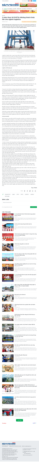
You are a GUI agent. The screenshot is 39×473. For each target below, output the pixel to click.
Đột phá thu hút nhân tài (20, 294)
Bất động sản (29, 8)
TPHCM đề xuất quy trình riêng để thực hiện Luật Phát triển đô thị (25, 375)
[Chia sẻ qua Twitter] (30, 191)
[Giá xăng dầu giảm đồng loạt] (8, 358)
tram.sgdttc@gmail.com (27, 446)
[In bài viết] (35, 191)
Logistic (13, 194)
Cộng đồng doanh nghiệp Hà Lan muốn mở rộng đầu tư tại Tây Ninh (25, 264)
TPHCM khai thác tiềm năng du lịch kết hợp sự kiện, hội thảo (25, 315)
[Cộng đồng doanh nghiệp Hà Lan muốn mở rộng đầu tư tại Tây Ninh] (8, 267)
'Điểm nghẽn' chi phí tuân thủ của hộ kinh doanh (25, 365)
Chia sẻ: (22, 190)
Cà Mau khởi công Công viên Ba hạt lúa (23, 224)
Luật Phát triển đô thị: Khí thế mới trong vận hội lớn (25, 398)
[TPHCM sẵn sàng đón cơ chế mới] (8, 247)
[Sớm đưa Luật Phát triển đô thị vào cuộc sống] (8, 348)
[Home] (3, 8)
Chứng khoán (19, 8)
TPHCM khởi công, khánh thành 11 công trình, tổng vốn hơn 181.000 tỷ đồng (26, 234)
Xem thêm (20, 420)
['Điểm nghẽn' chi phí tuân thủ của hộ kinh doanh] (8, 368)
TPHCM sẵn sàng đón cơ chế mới (22, 243)
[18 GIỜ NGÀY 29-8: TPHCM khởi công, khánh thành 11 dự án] (8, 217)
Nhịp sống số (24, 8)
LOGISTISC (27, 194)
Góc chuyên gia (9, 8)
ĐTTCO (22, 194)
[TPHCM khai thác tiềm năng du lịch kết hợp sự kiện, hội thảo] (8, 318)
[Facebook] (28, 0)
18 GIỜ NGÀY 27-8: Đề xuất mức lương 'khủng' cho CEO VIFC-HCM (25, 336)
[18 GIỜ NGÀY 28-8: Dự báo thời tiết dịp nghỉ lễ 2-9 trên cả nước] (8, 278)
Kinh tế (5, 8)
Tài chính (14, 8)
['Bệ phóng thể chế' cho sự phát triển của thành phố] (8, 308)
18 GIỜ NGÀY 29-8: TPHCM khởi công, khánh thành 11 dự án (25, 215)
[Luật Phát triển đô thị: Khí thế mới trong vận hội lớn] (8, 400)
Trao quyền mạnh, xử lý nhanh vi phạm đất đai (25, 324)
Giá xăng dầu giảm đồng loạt (21, 355)
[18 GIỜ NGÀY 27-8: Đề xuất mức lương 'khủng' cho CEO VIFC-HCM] (8, 338)
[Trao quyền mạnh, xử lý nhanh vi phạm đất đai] (8, 328)
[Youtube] (29, 0)
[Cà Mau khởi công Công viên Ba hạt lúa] (8, 227)
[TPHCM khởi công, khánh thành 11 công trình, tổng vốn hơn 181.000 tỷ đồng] (8, 237)
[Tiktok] (31, 0)
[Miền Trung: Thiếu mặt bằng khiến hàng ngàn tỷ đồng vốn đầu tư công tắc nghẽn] (8, 288)
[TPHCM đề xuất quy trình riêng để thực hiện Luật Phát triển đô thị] (8, 378)
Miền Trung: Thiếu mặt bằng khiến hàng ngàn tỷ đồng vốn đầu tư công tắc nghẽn (25, 285)
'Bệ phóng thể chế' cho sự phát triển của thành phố (25, 305)
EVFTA (18, 194)
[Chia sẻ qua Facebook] (27, 191)
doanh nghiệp (7, 196)
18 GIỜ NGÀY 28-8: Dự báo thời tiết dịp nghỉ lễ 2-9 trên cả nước (25, 275)
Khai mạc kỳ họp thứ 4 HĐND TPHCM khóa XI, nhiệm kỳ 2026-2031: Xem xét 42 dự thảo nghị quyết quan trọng (26, 386)
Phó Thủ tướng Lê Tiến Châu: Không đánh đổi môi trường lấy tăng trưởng (25, 254)
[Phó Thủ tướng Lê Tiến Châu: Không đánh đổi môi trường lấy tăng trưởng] (8, 257)
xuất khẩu (32, 194)
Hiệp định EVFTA (7, 194)
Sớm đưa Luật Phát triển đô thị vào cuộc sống (25, 345)
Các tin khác (6, 212)
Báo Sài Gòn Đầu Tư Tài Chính (10, 5)
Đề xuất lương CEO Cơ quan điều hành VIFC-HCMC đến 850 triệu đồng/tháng (26, 409)
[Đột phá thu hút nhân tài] (8, 298)
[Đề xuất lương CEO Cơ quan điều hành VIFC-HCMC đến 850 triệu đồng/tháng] (8, 412)
